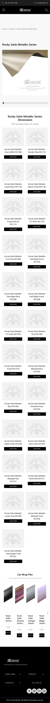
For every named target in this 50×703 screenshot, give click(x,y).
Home (4, 29)
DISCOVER (13, 157)
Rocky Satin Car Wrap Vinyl (27, 29)
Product (12, 29)
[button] (3, 103)
